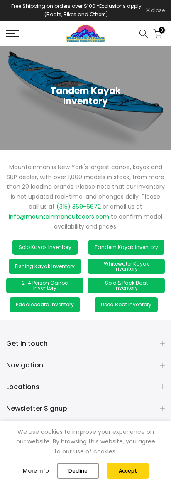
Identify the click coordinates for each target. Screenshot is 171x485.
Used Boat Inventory (126, 304)
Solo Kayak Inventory (45, 247)
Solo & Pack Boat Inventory (126, 285)
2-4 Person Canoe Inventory (45, 285)
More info (36, 471)
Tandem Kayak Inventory (126, 247)
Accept (128, 470)
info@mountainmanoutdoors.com (59, 216)
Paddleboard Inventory (45, 304)
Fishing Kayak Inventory (45, 266)
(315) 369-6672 (78, 206)
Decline (78, 470)
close (157, 10)
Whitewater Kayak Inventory (126, 266)
